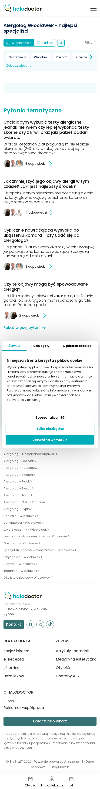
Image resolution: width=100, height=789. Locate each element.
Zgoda (14, 345)
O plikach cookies (77, 346)
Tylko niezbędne (50, 428)
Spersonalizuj (47, 417)
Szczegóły (41, 346)
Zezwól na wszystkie (50, 440)
